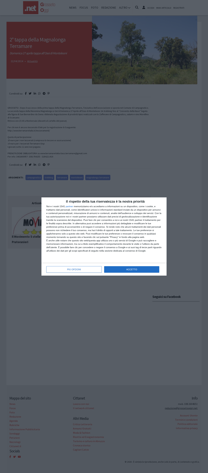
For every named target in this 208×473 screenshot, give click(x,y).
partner (69, 206)
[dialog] (104, 236)
